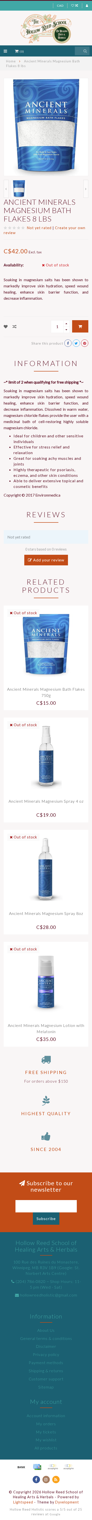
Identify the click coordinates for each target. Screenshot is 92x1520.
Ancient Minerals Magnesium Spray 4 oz (46, 801)
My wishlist (46, 1439)
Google (55, 1514)
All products (46, 1448)
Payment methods (46, 1362)
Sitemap (46, 1387)
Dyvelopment (67, 1502)
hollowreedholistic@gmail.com (48, 1295)
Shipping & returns (46, 1370)
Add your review (48, 559)
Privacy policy (46, 1354)
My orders (46, 1423)
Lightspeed (23, 1502)
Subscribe (46, 1218)
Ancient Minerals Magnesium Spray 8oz (46, 913)
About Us (46, 1330)
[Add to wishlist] (6, 326)
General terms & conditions (46, 1338)
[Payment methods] (21, 1467)
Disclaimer (46, 1346)
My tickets (46, 1431)
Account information (46, 1415)
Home (11, 61)
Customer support (46, 1378)
